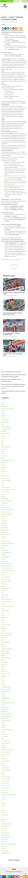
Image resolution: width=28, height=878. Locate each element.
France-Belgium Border (6, 552)
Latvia (2, 626)
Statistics (3, 747)
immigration (23, 147)
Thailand (3, 765)
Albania (3, 402)
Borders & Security (5, 447)
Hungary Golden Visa (6, 588)
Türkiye (3, 799)
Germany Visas (4, 561)
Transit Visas (4, 790)
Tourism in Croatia (5, 776)
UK (2, 808)
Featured (3, 536)
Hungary (3, 586)
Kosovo (3, 619)
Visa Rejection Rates (6, 837)
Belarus (3, 435)
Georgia (3, 554)
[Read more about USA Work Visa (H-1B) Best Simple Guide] (14, 346)
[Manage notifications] (25, 875)
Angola (3, 413)
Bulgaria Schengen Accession (8, 460)
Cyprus (3, 485)
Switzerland (4, 758)
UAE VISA (3, 803)
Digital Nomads (4, 498)
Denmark (3, 496)
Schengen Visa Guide (6, 720)
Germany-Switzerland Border (7, 570)
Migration (3, 655)
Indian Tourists (4, 595)
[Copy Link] (19, 28)
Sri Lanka (3, 745)
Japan (2, 615)
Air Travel (3, 399)
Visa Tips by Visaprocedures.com (8, 844)
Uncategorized (4, 815)
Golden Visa (4, 572)
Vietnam (3, 821)
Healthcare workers (5, 579)
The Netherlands (5, 767)
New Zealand (4, 664)
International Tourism (6, 601)
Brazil (2, 451)
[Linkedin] (8, 28)
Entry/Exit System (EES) (6, 514)
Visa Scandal (4, 839)
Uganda (3, 806)
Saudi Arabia (4, 711)
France (3, 547)
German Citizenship (5, 557)
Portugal (3, 684)
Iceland (3, 590)
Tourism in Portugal (5, 785)
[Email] (16, 28)
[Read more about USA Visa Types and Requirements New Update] (14, 284)
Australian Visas (5, 422)
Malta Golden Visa (5, 642)
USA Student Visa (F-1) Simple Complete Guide (11, 334)
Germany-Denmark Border (7, 565)
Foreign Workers (5, 545)
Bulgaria (3, 458)
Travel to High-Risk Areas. (16, 259)
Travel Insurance (5, 792)
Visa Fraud (3, 830)
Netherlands (4, 662)
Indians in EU (4, 597)
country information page (11, 157)
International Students (6, 599)
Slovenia (3, 731)
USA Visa (4, 22)
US (2, 817)
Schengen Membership (6, 716)
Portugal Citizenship (5, 687)
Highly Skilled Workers (6, 581)
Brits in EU (3, 456)
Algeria (3, 404)
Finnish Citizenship (5, 541)
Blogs (2, 444)
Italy (2, 613)
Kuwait (3, 622)
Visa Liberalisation (5, 833)
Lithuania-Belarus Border (6, 633)
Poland (3, 680)
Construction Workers (6, 480)
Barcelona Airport (5, 433)
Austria (3, 424)
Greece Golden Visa (5, 577)
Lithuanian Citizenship (6, 635)
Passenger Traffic (5, 673)
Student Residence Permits (7, 749)
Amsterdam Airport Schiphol (7, 408)
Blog (2, 442)
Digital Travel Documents (7, 500)
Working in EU (4, 850)
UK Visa (3, 810)
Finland (3, 539)
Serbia (2, 723)
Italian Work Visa (5, 610)
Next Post (14, 268)
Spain (2, 738)
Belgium (3, 438)
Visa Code (3, 828)
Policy (2, 682)
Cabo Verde (4, 467)
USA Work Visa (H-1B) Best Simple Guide (12, 354)
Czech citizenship (5, 491)
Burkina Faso (4, 462)
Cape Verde (4, 471)
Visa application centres (6, 823)
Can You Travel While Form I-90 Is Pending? (11, 371)
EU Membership (4, 530)
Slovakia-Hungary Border (6, 729)
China (2, 473)
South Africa (4, 734)
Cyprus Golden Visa (5, 487)
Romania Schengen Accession (8, 702)
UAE (2, 801)
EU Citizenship (4, 527)
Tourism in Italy (4, 783)
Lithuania (3, 631)
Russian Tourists (5, 707)
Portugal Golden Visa (6, 689)
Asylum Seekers (5, 420)
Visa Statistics (4, 841)
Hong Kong (3, 583)
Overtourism (4, 671)
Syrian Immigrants (5, 761)
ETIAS (2, 518)
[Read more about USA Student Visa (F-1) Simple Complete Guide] (14, 325)
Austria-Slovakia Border (6, 426)
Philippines (3, 675)
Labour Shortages (5, 624)
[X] (5, 28)
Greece (3, 574)
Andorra (3, 411)
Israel (2, 608)
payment (22, 128)
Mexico (3, 644)
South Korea (4, 736)
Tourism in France (5, 779)
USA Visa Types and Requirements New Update (14, 293)
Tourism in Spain (5, 788)
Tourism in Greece (5, 781)
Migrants (3, 646)
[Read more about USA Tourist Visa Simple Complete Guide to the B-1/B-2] (14, 305)
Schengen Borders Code (6, 714)
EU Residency (4, 532)
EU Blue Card (4, 523)
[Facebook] (3, 28)
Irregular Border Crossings (7, 606)
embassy (3, 140)
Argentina (3, 415)
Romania (3, 700)
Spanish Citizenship (5, 743)
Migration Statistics (5, 657)
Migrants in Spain (5, 651)
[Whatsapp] (11, 28)
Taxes (2, 763)
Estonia (3, 516)
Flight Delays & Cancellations (7, 543)
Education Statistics (6, 507)
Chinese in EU (4, 476)
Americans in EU (5, 406)
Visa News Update (5, 835)
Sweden (3, 756)
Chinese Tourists (5, 478)
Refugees (3, 696)
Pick (2, 678)
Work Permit (4, 846)
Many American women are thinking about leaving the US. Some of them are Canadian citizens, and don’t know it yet (13, 386)
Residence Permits (5, 698)
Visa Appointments (5, 826)
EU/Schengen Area (5, 534)
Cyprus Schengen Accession (7, 489)
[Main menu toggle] (25, 6)
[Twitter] (15, 869)
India (2, 592)
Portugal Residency (5, 691)
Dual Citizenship (5, 503)
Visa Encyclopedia (10, 8)
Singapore (3, 725)
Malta (2, 639)
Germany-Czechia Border (7, 563)
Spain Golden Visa (5, 741)
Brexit (2, 453)
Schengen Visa (4, 718)
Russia (2, 705)
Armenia (3, 417)
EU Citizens (4, 525)
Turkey (2, 797)
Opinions (3, 669)
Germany (3, 559)
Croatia (3, 482)
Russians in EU (4, 709)
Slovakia (3, 727)
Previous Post (14, 264)
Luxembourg (4, 637)
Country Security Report (15, 181)
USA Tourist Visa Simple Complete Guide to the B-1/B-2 (12, 313)
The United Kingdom (6, 770)
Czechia (3, 494)
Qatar (2, 693)
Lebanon (3, 628)
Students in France (5, 754)
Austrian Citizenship (5, 429)
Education (3, 505)
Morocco (3, 660)
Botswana (3, 449)
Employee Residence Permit (7, 509)
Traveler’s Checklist (10, 184)
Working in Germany (5, 853)
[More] (21, 28)
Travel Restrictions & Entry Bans (8, 794)
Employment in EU (5, 512)
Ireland (2, 604)
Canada (3, 469)
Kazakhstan (4, 617)
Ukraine (3, 812)
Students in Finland (5, 752)
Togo (2, 772)
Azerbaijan (3, 431)
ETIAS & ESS (4, 521)
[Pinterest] (13, 28)
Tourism (3, 774)
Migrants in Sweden (5, 653)
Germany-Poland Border (6, 568)
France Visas (4, 550)
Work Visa (3, 848)
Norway (3, 666)
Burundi (3, 465)
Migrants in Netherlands (6, 649)
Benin (2, 440)
